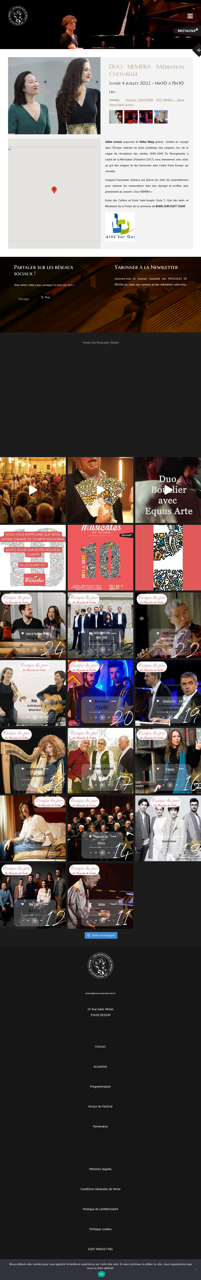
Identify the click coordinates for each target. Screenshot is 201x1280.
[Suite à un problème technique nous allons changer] (100, 558)
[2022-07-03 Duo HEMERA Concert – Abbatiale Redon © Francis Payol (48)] (131, 122)
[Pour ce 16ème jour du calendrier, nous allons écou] (168, 761)
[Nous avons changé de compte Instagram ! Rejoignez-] (33, 558)
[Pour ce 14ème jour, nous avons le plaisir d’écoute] (100, 828)
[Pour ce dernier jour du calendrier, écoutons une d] (33, 625)
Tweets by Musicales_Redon (100, 342)
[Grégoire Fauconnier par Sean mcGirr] (116, 122)
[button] (54, 190)
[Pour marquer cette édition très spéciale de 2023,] (168, 558)
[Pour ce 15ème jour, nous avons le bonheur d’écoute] (33, 828)
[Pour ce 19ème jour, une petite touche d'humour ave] (168, 693)
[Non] (196, 1270)
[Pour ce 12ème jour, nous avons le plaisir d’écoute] (33, 896)
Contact (100, 1046)
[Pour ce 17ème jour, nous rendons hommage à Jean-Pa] (100, 761)
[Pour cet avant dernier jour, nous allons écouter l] (100, 625)
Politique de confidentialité (100, 1209)
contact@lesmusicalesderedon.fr (100, 993)
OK (101, 1274)
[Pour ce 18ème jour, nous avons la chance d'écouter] (33, 761)
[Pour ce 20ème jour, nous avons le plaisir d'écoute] (100, 693)
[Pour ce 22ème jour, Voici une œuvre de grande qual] (168, 625)
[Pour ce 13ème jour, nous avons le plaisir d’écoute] (168, 828)
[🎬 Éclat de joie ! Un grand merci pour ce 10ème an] (33, 490)
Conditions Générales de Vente (100, 1189)
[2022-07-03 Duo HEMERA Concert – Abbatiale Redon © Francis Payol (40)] (146, 122)
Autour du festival (100, 1106)
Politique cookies (100, 1229)
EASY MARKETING (100, 1249)
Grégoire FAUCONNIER (139, 100)
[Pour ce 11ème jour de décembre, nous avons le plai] (100, 896)
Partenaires (100, 1126)
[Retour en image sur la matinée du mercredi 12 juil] (168, 490)
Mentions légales (100, 1169)
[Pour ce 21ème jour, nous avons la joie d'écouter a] (33, 693)
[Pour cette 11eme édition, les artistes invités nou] (100, 490)
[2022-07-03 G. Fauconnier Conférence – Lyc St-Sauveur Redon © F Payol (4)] (161, 122)
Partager (23, 299)
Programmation (100, 1086)
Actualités (100, 1066)
